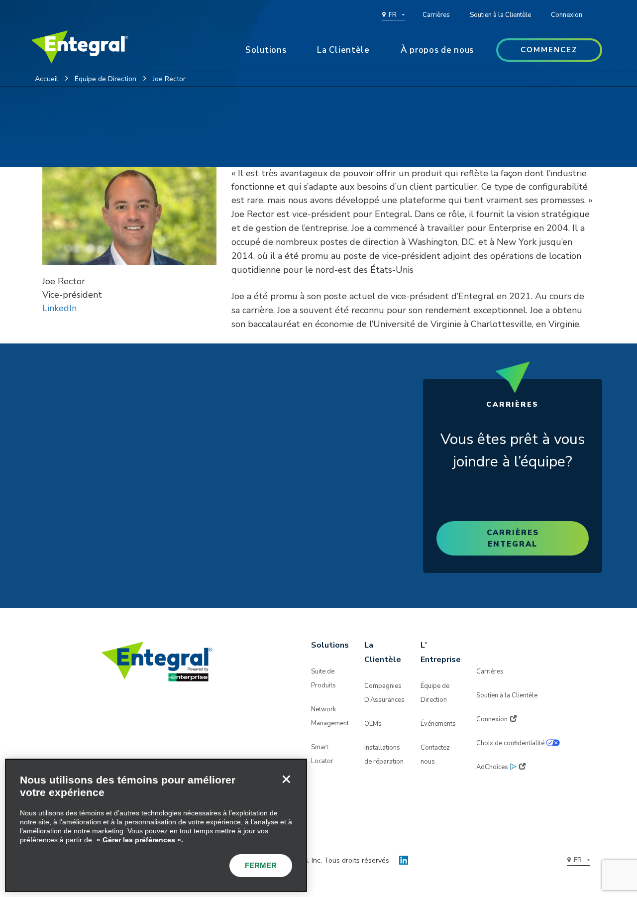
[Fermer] (286, 779)
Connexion (566, 14)
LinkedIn (59, 308)
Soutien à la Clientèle (500, 14)
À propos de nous (437, 50)
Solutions (265, 50)
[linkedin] (403, 858)
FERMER (261, 865)
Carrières (436, 14)
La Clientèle (343, 50)
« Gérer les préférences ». (140, 840)
